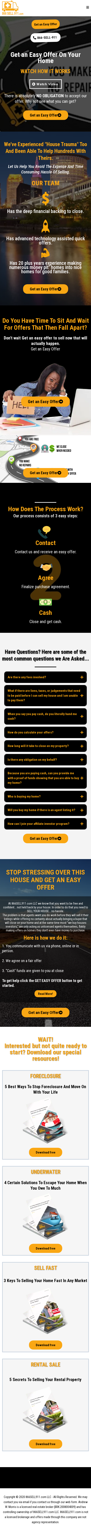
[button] (87, 7)
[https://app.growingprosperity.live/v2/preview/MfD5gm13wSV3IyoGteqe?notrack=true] (12, 7)
